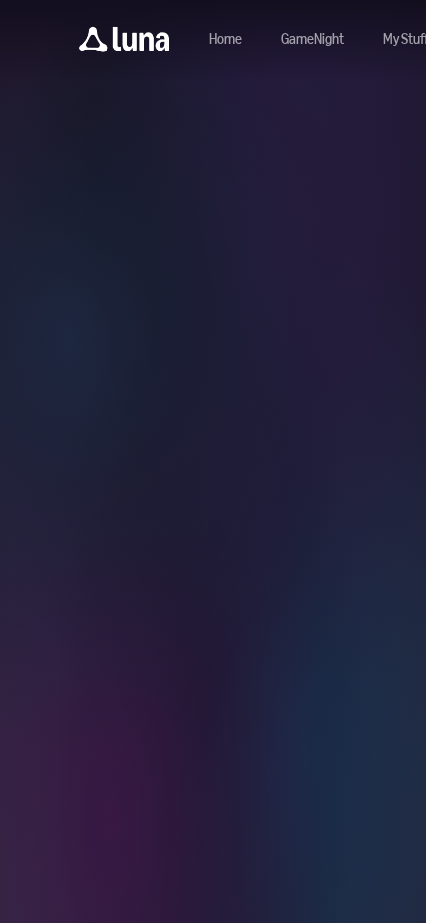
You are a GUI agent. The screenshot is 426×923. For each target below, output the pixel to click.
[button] (124, 39)
